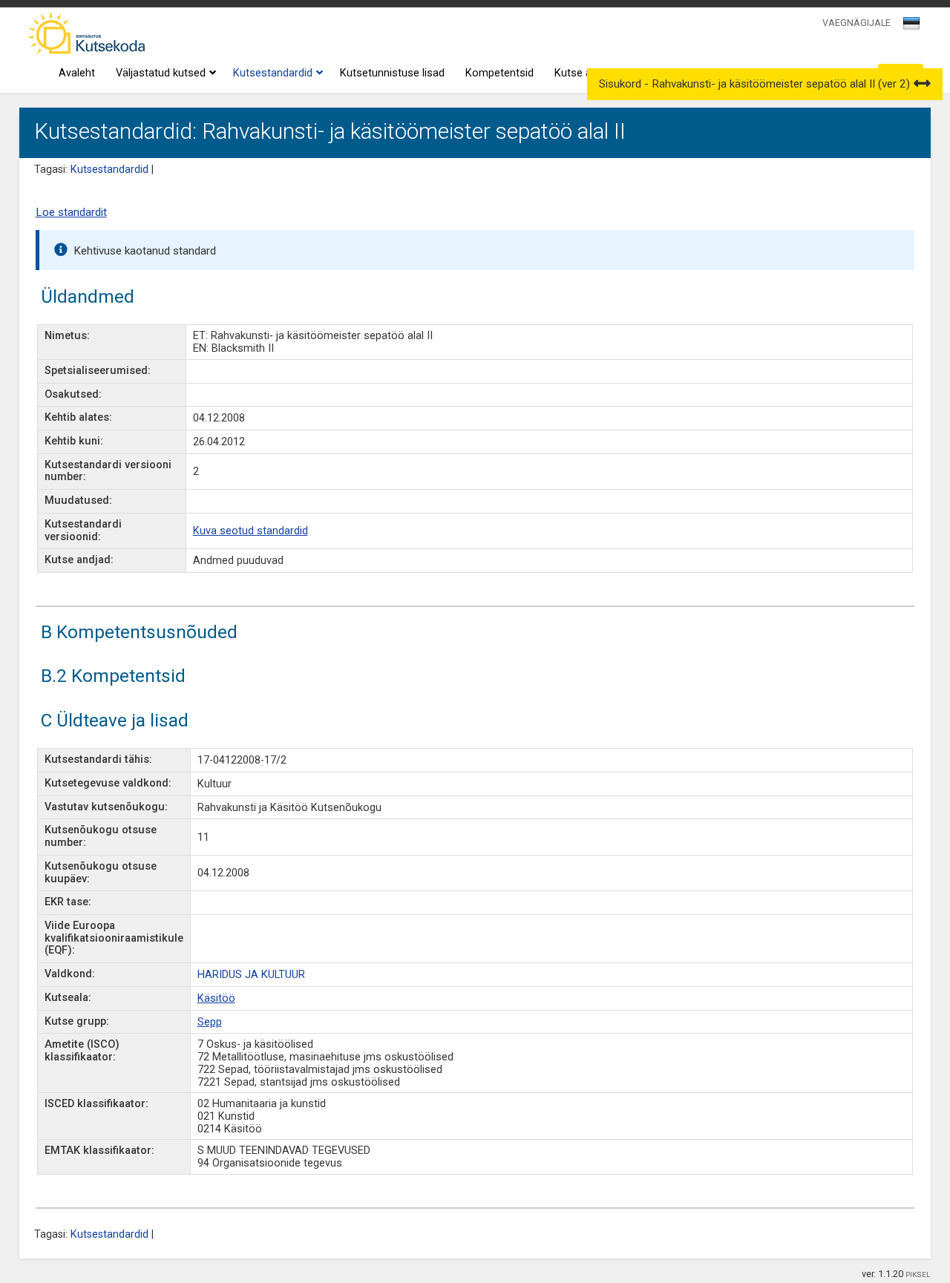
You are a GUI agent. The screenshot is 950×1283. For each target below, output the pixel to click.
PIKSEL (918, 1274)
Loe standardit (71, 212)
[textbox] (909, 26)
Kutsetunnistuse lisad (392, 73)
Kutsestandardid (272, 73)
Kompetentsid (499, 73)
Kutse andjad (586, 73)
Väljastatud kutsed (161, 73)
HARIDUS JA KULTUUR (251, 974)
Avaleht (77, 73)
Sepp (209, 1022)
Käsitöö (216, 998)
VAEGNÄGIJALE (856, 22)
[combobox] (912, 27)
